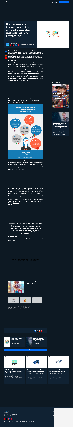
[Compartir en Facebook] (6, 51)
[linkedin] (15, 45)
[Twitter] (6, 419)
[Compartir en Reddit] (6, 56)
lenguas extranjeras (28, 73)
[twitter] (12, 45)
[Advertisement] (36, 12)
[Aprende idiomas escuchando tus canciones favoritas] (37, 300)
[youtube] (11, 45)
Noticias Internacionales (57, 84)
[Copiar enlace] (6, 58)
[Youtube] (5, 419)
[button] (4, 2)
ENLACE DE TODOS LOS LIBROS (28, 261)
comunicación (37, 68)
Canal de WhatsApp (23, 421)
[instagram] (14, 45)
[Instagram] (8, 419)
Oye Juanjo (16, 203)
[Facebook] (10, 419)
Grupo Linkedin (31, 421)
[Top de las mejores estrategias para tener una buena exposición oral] (58, 362)
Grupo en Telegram (7, 421)
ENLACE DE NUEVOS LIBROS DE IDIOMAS (28, 259)
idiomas (18, 66)
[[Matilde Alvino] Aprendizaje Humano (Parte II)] (7, 342)
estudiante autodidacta (23, 193)
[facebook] (17, 45)
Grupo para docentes (63, 2)
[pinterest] (18, 45)
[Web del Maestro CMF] (7, 44)
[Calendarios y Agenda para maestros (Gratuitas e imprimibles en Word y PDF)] (14, 362)
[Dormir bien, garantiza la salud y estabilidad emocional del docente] (36, 362)
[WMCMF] (12, 419)
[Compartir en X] (6, 54)
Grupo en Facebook (15, 421)
